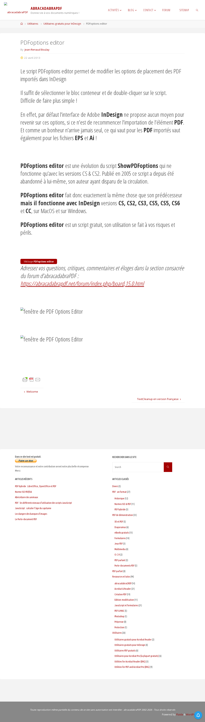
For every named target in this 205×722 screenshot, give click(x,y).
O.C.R (117, 554)
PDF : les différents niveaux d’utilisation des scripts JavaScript (43, 503)
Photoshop (119, 616)
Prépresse (119, 621)
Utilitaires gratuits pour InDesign (62, 23)
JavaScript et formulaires (126, 605)
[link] (197, 10)
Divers (115, 486)
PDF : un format (119, 492)
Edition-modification (124, 599)
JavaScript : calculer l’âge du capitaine (33, 508)
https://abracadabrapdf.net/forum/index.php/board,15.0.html (82, 283)
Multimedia (120, 549)
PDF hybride (120, 509)
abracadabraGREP (123, 583)
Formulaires (120, 538)
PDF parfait (117, 571)
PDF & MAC (119, 610)
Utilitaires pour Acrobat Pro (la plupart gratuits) (137, 656)
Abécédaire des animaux (26, 497)
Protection (119, 627)
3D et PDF (119, 521)
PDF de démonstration (122, 515)
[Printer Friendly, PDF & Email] (31, 379)
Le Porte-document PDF (26, 519)
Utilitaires (32, 23)
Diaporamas (120, 527)
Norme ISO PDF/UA (23, 492)
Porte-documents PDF (125, 565)
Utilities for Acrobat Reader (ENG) (130, 661)
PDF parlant (120, 560)
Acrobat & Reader (123, 588)
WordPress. (193, 714)
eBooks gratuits (122, 532)
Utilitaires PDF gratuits (125, 650)
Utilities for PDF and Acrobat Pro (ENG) (132, 667)
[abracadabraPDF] (16, 10)
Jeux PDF (119, 543)
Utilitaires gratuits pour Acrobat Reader (133, 639)
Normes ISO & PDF (123, 504)
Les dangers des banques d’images (31, 514)
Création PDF (121, 594)
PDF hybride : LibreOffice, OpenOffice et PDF (35, 486)
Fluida (179, 714)
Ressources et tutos (121, 576)
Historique (119, 498)
